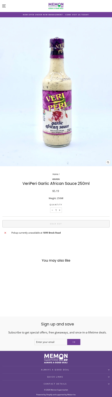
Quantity (56, 204)
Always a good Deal (55, 369)
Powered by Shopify (44, 394)
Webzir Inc (71, 394)
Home (55, 174)
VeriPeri (56, 179)
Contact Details (55, 384)
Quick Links (55, 377)
